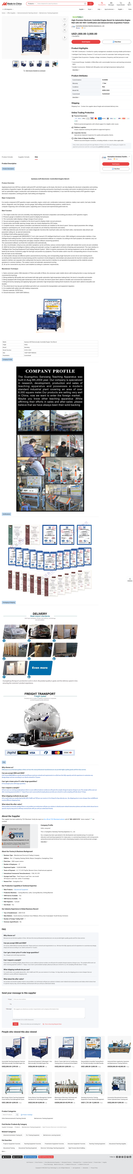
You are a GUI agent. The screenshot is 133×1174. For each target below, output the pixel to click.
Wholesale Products (66, 1162)
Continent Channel (87, 1162)
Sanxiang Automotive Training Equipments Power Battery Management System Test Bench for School (92, 1099)
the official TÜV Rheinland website (54, 819)
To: (11, 1004)
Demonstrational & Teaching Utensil (27, 13)
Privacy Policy (94, 1168)
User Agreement (76, 1168)
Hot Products (30, 1162)
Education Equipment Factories (76, 1144)
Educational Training (9, 1148)
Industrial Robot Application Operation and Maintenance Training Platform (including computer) (118, 1063)
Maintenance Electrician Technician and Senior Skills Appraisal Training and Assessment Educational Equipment (66, 1099)
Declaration (85, 1168)
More (3, 1151)
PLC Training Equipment (32, 1135)
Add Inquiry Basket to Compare (35, 71)
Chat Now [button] (118, 42)
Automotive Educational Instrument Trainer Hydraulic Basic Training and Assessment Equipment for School (117, 1099)
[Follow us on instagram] (122, 1157)
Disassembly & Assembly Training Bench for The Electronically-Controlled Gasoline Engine (92, 1063)
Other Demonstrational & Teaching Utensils (14, 1118)
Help (99, 9)
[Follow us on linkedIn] (130, 1157)
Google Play (17, 1157)
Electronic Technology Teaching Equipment (53, 1148)
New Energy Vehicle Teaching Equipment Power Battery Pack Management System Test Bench (13, 1099)
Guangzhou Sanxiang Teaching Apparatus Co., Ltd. (90, 26)
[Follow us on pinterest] (128, 1157)
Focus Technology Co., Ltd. (54, 1168)
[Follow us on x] (120, 1157)
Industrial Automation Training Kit (12, 1135)
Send (15, 1024)
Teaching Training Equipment (97, 1144)
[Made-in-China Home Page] (12, 4)
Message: (9, 1009)
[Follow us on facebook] (117, 1157)
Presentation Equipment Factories (54, 1144)
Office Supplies (11, 13)
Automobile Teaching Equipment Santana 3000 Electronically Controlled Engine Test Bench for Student (13, 1063)
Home (3, 13)
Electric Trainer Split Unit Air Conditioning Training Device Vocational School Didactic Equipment (66, 1063)
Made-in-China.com (59, 1164)
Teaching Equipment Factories (32, 1144)
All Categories (8, 9)
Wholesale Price (77, 1162)
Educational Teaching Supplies (117, 1144)
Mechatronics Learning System (52, 1135)
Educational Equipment (21, 889)
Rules (130, 9)
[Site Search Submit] (90, 3)
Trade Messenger (30, 1157)
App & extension (109, 9)
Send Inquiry (86, 42)
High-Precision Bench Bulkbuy (76, 1148)
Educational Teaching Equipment (28, 1148)
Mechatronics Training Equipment (48, 13)
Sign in (129, 5)
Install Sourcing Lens (47, 1157)
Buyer (89, 9)
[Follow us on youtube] (125, 1157)
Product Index (97, 1162)
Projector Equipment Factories (11, 1144)
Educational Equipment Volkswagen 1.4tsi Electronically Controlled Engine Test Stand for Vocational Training (40, 1063)
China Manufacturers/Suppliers (52, 1162)
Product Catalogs (27, 1114)
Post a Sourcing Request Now (52, 1024)
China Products (39, 1162)
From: (10, 999)
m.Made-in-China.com (70, 1164)
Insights (105, 1162)
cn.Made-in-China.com (83, 1164)
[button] (85, 3)
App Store (6, 1157)
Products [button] (31, 4)
